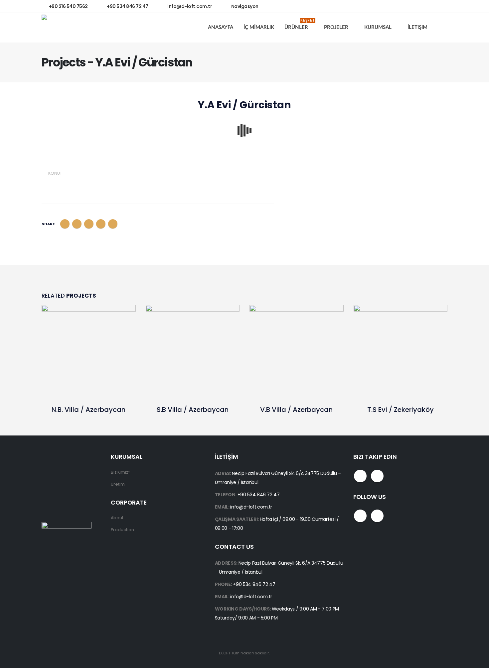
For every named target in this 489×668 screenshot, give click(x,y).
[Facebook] (424, 6)
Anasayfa (220, 27)
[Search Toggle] (442, 27)
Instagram (377, 476)
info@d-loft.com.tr (251, 507)
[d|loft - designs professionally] (66, 28)
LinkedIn (88, 224)
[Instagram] (438, 6)
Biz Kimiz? (120, 472)
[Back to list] (45, 107)
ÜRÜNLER (299, 25)
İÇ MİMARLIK (259, 27)
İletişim (417, 27)
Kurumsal (378, 27)
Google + (100, 224)
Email (112, 224)
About (117, 518)
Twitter (77, 224)
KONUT (55, 173)
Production (122, 529)
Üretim (118, 484)
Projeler (336, 27)
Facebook (65, 224)
